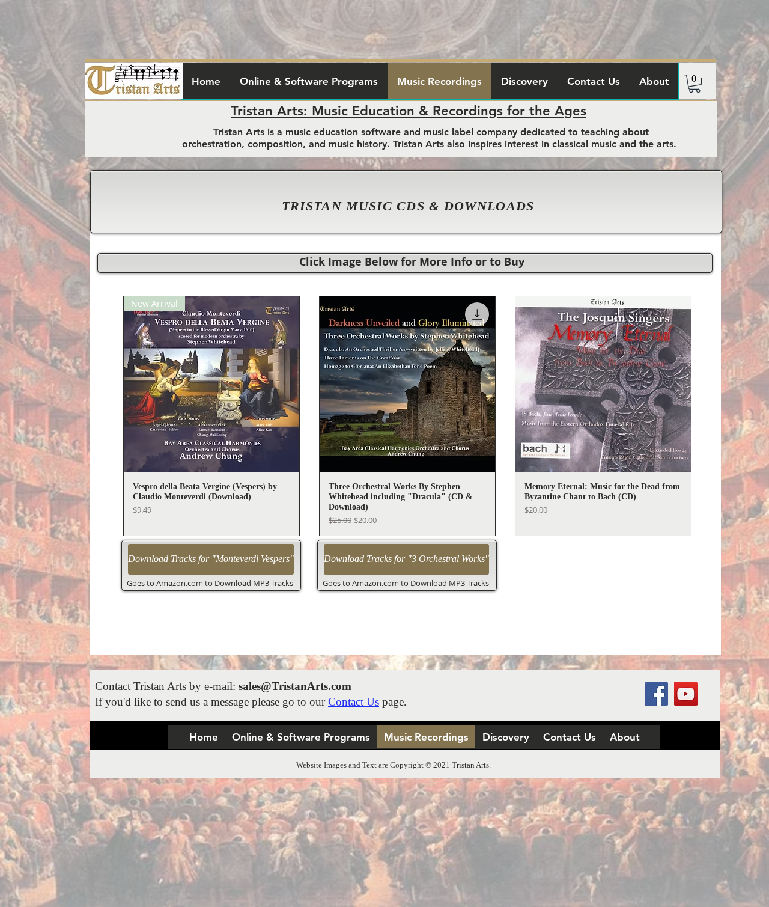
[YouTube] (686, 694)
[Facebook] (656, 694)
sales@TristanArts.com (295, 686)
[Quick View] (407, 384)
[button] (694, 84)
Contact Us (353, 701)
